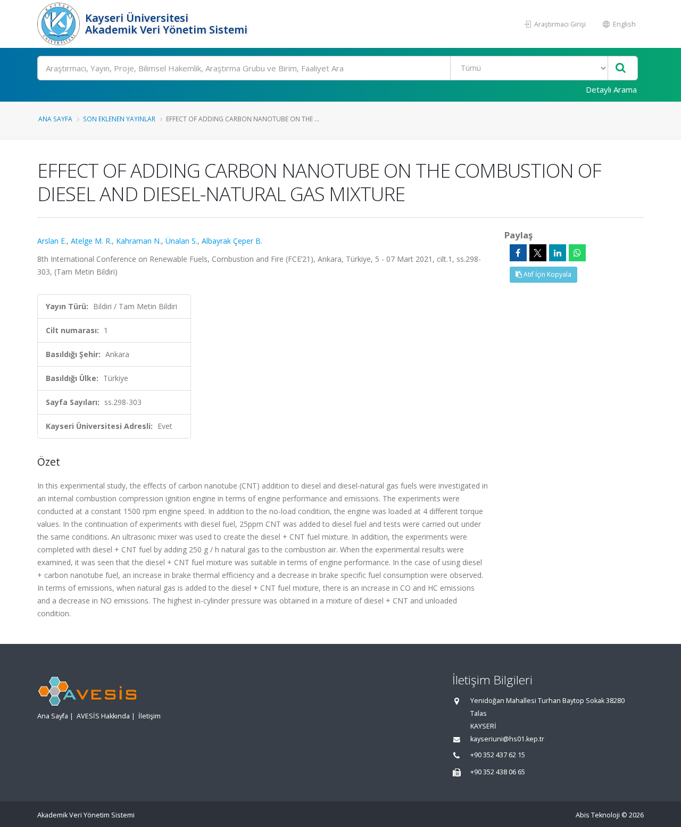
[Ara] (621, 68)
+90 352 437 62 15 (497, 754)
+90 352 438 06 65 (497, 771)
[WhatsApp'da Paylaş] (577, 252)
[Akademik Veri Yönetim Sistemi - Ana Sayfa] (59, 24)
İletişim (149, 716)
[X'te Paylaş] (537, 252)
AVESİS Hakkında (103, 716)
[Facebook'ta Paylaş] (518, 252)
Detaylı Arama (611, 89)
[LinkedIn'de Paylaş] (557, 252)
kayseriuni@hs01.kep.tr (507, 738)
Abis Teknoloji (598, 815)
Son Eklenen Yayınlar (119, 118)
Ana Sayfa (55, 118)
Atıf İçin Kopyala (546, 274)
